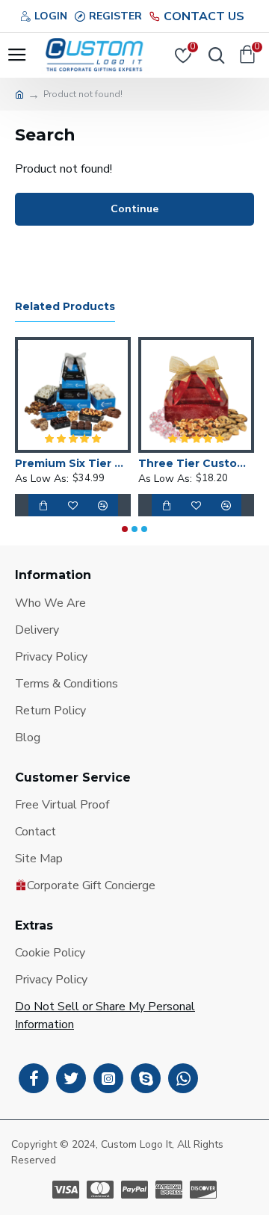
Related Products (65, 306)
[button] (125, 529)
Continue (134, 209)
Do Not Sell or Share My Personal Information (105, 1015)
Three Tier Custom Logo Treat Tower (162, 463)
